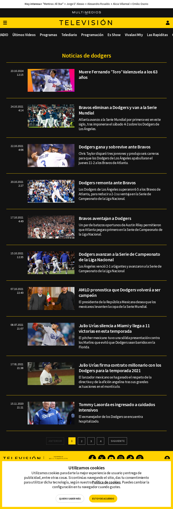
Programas (48, 34)
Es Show (114, 34)
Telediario (69, 34)
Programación (92, 34)
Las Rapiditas (157, 34)
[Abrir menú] (5, 23)
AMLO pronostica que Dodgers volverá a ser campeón (120, 292)
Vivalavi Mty (134, 34)
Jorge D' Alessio (75, 4)
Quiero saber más (70, 498)
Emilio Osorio (140, 4)
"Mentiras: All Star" (53, 4)
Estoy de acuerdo (103, 498)
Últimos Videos (24, 34)
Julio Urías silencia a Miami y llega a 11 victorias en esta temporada (114, 328)
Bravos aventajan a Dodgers (105, 218)
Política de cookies (106, 482)
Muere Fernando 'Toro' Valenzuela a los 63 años (118, 74)
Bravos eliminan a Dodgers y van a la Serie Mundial (118, 110)
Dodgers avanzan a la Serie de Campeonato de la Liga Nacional (119, 257)
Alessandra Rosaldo (98, 4)
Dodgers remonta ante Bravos (107, 183)
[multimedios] (87, 13)
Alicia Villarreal (121, 4)
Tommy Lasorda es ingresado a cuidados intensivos (117, 407)
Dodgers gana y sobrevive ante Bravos (114, 147)
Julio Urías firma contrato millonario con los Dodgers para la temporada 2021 (120, 367)
